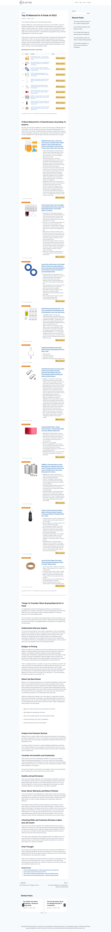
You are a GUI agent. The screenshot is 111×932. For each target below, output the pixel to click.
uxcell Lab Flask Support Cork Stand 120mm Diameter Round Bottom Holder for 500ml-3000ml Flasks (40, 108)
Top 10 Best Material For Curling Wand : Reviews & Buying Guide (58, 885)
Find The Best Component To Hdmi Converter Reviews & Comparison (81, 45)
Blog (80, 2)
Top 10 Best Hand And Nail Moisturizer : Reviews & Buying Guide (41, 875)
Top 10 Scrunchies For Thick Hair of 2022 (35, 871)
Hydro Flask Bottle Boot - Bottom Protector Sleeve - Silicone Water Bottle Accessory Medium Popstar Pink (52, 428)
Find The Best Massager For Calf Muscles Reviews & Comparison (41, 870)
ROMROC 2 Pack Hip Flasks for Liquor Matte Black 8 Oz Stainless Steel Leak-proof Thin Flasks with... (40, 97)
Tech (84, 2)
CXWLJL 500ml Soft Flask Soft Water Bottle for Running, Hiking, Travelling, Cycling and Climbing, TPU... (40, 102)
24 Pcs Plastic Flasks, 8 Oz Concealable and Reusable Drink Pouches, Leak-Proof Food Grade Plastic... (40, 63)
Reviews (23, 12)
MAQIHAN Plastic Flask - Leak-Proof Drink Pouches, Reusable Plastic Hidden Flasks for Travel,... (40, 58)
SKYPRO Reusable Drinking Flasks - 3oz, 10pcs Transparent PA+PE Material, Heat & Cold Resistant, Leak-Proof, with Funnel (52, 310)
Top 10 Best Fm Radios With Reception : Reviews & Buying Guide (41, 873)
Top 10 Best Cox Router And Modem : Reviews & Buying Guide (30, 903)
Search (74, 11)
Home (76, 2)
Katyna (24, 18)
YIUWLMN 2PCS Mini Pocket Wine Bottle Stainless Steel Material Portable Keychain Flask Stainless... (39, 86)
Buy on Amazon (61, 58)
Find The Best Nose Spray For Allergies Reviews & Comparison (55, 903)
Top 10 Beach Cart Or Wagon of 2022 (29, 884)
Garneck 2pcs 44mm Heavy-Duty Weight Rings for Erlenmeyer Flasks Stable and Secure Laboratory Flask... (40, 69)
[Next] (65, 905)
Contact (89, 2)
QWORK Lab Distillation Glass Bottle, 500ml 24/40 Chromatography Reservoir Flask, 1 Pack (40, 80)
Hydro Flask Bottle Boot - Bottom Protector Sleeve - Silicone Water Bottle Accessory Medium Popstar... (40, 92)
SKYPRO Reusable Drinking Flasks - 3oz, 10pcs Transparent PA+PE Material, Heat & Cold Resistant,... (40, 74)
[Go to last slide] (23, 905)
